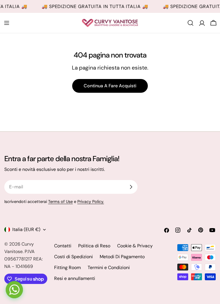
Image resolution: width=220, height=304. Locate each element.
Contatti (62, 246)
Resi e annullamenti (74, 278)
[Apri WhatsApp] (14, 289)
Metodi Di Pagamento (122, 257)
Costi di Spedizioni (73, 257)
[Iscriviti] (131, 187)
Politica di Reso (94, 246)
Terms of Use (60, 201)
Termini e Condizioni (109, 267)
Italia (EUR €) (26, 229)
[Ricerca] (190, 23)
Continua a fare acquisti (110, 86)
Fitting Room (67, 267)
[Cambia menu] (6, 23)
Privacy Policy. (90, 201)
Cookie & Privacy (135, 246)
